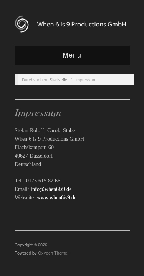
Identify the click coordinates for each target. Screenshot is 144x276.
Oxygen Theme (52, 253)
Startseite (58, 79)
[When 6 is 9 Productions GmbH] (72, 24)
